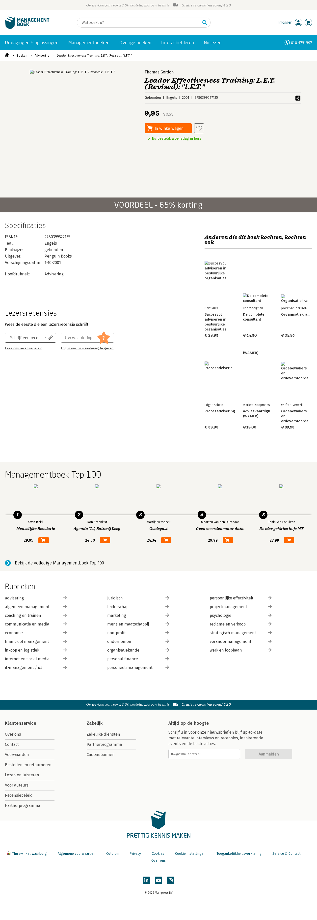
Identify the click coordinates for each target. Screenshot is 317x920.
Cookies (158, 854)
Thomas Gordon (159, 72)
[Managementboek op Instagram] (170, 880)
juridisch (115, 598)
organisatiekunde (123, 650)
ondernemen (119, 641)
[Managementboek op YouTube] (158, 880)
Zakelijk (95, 723)
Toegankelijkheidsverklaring (239, 854)
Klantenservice (20, 723)
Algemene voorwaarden (76, 854)
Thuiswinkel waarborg (29, 854)
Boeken (21, 55)
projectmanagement (228, 606)
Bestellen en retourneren (28, 764)
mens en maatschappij (128, 624)
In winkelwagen (169, 128)
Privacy (135, 854)
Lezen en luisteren (22, 775)
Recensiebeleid (19, 795)
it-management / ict (23, 667)
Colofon (112, 854)
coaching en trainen (23, 615)
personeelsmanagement (130, 667)
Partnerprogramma (22, 805)
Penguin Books (58, 256)
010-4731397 (301, 42)
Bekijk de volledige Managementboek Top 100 (59, 563)
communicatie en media (27, 624)
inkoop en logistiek (22, 650)
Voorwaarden (17, 754)
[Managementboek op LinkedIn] (146, 880)
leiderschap (118, 606)
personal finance (122, 659)
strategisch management (233, 632)
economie (14, 632)
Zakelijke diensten (103, 734)
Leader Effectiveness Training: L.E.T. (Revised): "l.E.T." (94, 55)
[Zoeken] (205, 23)
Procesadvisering (220, 411)
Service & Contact (286, 854)
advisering (14, 598)
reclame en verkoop (228, 624)
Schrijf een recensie (28, 337)
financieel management (27, 641)
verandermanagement (230, 641)
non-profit (116, 632)
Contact (12, 744)
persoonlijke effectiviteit (231, 598)
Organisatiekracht (297, 314)
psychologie (220, 615)
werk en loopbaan (226, 650)
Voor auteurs (16, 785)
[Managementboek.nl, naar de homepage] (27, 28)
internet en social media (27, 659)
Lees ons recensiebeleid (23, 348)
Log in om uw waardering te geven (87, 348)
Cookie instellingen (190, 854)
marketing (116, 615)
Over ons (13, 734)
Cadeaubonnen (101, 754)
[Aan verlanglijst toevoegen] (199, 128)
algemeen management (27, 606)
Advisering (42, 55)
